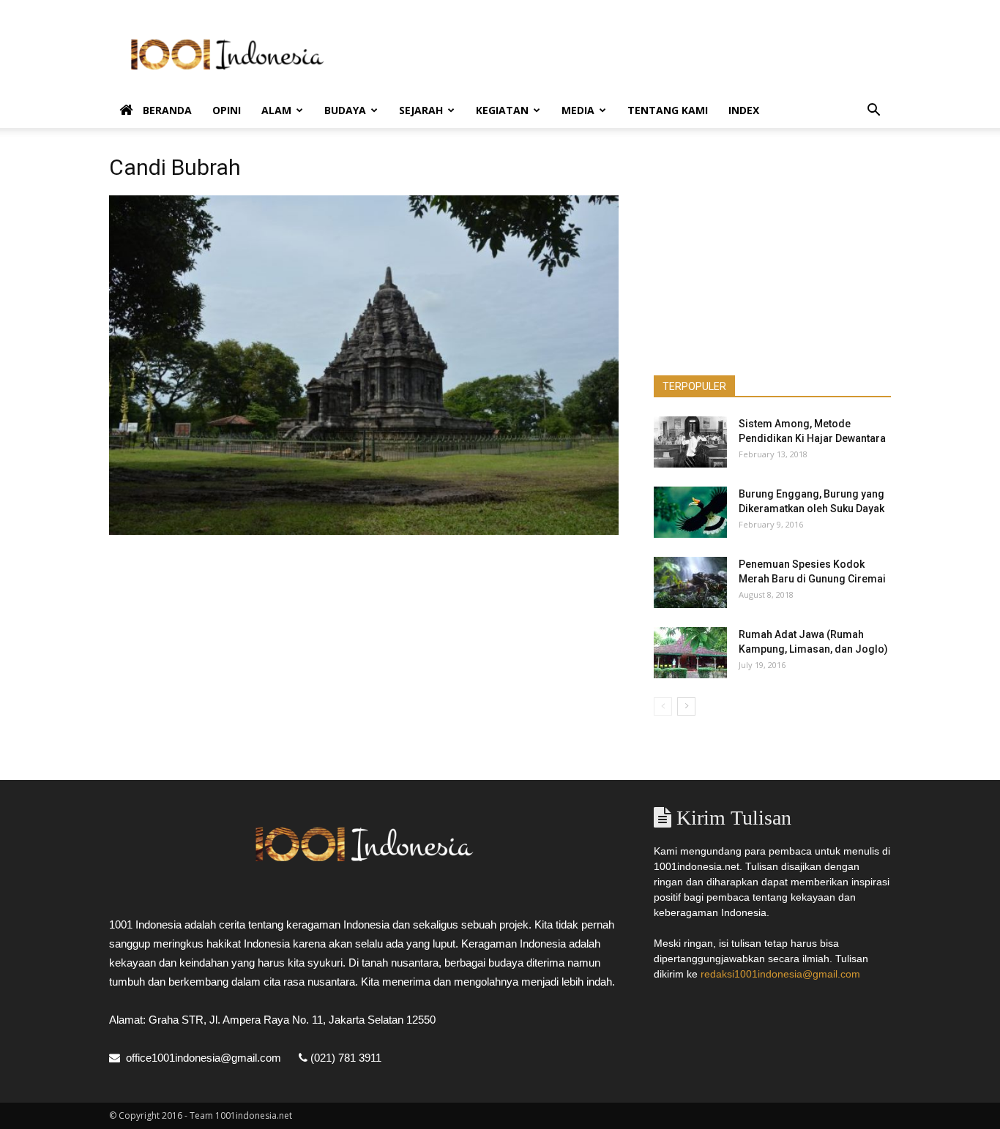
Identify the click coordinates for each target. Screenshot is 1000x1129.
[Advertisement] (624, 53)
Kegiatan (502, 110)
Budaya (345, 110)
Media (577, 110)
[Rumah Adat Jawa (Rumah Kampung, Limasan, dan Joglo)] (690, 652)
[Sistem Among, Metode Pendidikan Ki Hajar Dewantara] (690, 442)
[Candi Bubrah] (364, 531)
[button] (873, 112)
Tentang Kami (667, 110)
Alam (276, 110)
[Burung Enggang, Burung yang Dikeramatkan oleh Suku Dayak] (690, 512)
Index (743, 110)
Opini (226, 110)
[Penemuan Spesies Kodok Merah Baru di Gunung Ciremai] (690, 582)
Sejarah (421, 110)
